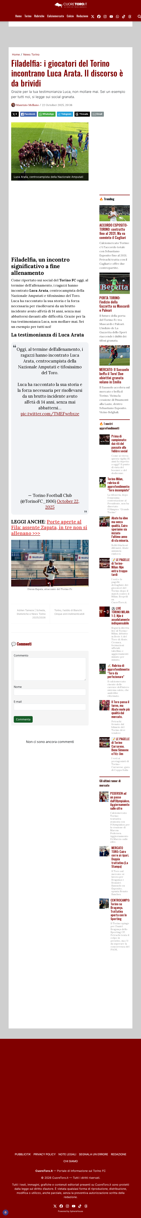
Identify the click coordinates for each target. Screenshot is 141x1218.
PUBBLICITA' (23, 1154)
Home (18, 16)
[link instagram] (105, 16)
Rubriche (39, 16)
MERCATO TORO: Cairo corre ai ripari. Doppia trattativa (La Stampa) (120, 857)
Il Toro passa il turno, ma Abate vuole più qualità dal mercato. (120, 709)
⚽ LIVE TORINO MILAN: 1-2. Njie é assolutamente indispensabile (120, 615)
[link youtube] (111, 16)
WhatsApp (48, 114)
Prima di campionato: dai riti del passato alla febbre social (119, 443)
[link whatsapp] (117, 16)
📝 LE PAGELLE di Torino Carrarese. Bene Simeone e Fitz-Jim (120, 746)
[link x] (93, 16)
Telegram (66, 114)
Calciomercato (55, 16)
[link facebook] (99, 16)
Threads (83, 114)
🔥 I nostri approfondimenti (109, 425)
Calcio (70, 16)
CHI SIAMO (70, 1161)
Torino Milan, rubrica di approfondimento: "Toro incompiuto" (118, 484)
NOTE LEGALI (67, 1154)
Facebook (30, 114)
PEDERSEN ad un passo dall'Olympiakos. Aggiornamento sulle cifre (120, 800)
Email (99, 114)
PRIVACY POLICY (45, 1154)
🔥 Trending (106, 199)
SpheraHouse (76, 1211)
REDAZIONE (118, 1154)
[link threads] (130, 16)
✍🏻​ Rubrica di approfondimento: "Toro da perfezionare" (118, 671)
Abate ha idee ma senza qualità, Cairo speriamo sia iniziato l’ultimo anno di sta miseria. (120, 529)
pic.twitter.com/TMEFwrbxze (50, 413)
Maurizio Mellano (27, 105)
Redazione (82, 16)
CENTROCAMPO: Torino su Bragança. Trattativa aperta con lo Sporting (120, 909)
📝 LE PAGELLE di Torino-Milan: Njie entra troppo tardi (120, 567)
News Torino (31, 54)
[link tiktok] (124, 16)
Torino (27, 16)
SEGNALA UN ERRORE (93, 1154)
